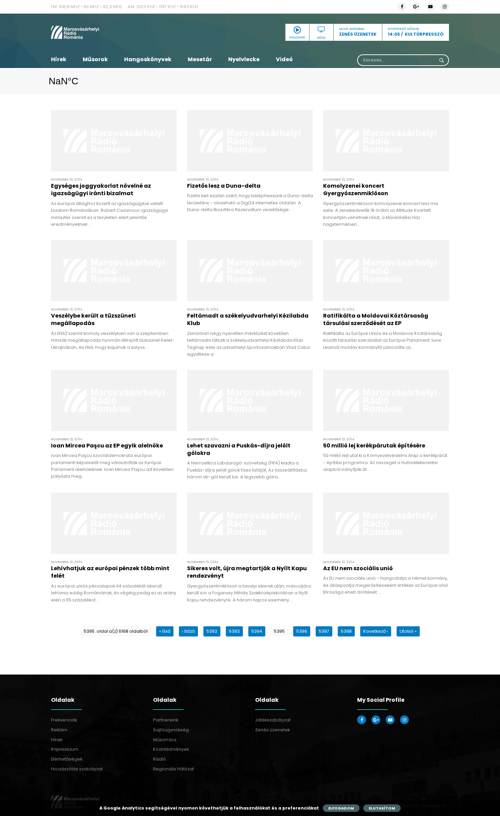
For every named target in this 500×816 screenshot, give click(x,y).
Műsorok (95, 59)
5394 (256, 631)
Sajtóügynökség (171, 730)
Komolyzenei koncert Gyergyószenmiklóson (355, 189)
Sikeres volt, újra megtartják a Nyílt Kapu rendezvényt (247, 572)
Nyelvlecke (244, 59)
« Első (164, 631)
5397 (324, 631)
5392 (211, 631)
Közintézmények (171, 749)
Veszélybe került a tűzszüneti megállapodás (93, 319)
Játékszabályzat (272, 720)
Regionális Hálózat (173, 769)
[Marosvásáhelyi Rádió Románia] (114, 32)
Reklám (59, 730)
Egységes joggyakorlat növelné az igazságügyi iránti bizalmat (101, 189)
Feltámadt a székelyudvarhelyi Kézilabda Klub (248, 319)
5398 (346, 631)
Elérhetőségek (66, 759)
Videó (284, 59)
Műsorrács (165, 740)
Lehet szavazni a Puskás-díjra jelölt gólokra (238, 449)
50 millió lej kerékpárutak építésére (374, 445)
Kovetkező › (375, 631)
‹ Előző (188, 631)
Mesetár (200, 59)
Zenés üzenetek (272, 730)
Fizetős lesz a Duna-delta (224, 186)
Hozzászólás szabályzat (77, 769)
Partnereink (165, 720)
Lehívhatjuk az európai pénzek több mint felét (110, 572)
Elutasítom (382, 808)
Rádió (159, 759)
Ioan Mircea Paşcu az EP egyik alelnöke (107, 445)
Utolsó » (408, 631)
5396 (301, 631)
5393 (234, 631)
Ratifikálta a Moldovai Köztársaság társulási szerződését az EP (375, 319)
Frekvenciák (64, 720)
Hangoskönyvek (147, 59)
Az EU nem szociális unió (358, 568)
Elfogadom (341, 808)
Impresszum (64, 749)
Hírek (58, 59)
